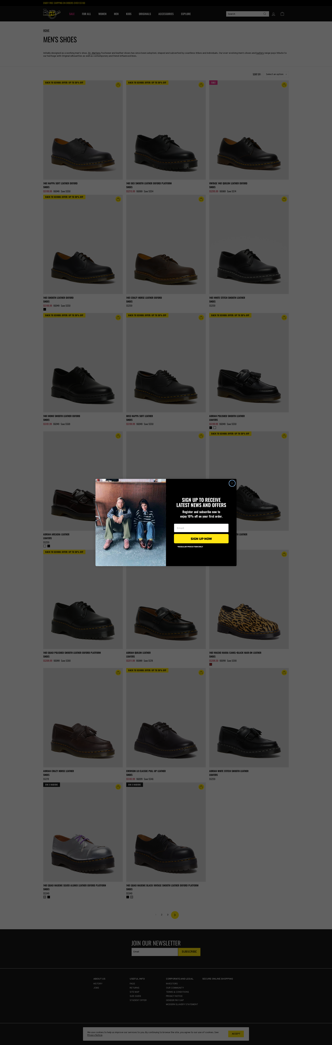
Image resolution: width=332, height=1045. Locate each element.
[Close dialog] (232, 483)
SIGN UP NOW (201, 538)
